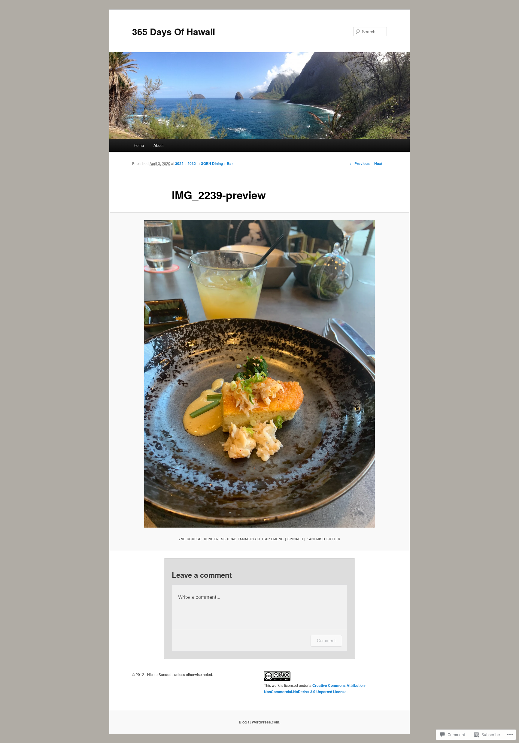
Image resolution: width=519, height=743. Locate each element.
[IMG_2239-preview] (259, 374)
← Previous (360, 163)
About (158, 145)
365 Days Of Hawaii (173, 31)
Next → (380, 163)
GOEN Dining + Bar (217, 163)
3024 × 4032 (185, 163)
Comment (326, 640)
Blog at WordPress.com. (259, 722)
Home (139, 145)
